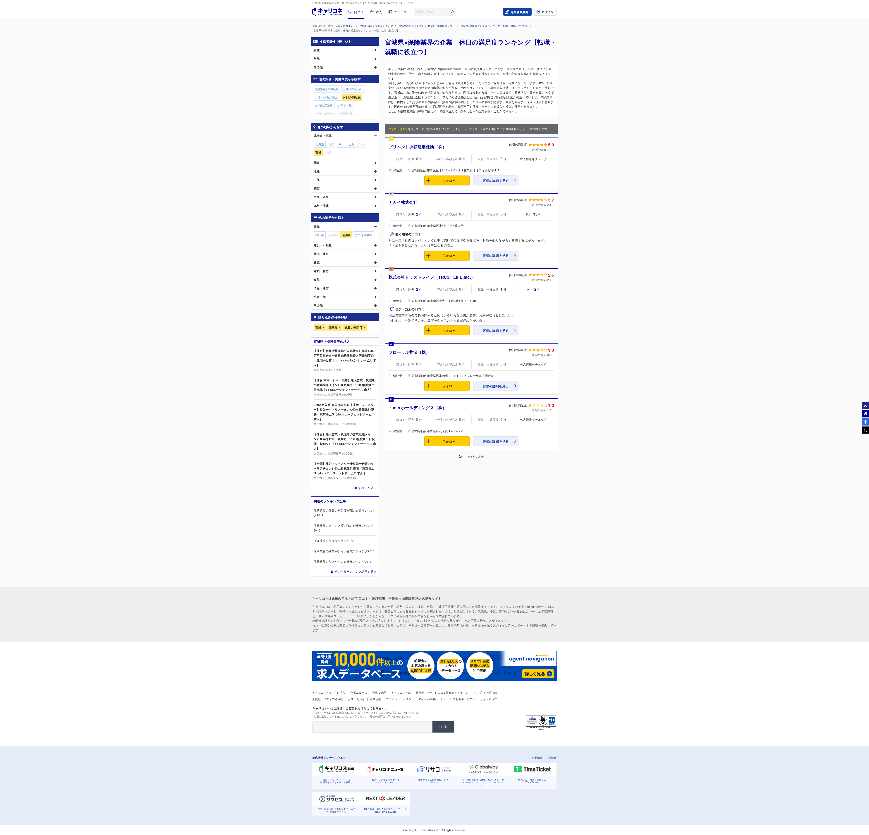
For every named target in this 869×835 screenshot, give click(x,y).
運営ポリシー (424, 692)
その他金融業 (363, 235)
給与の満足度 (324, 105)
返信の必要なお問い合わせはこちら (390, 716)
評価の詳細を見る (496, 180)
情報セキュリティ (464, 699)
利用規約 (492, 692)
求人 (379, 11)
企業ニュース (358, 692)
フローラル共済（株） (409, 352)
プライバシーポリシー (400, 699)
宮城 (318, 327)
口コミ (359, 11)
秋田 (341, 144)
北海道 (319, 144)
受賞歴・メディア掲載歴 (327, 699)
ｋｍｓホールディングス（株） (417, 407)
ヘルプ (477, 692)
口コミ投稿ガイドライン (453, 692)
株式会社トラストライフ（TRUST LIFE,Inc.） (432, 277)
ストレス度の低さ (327, 97)
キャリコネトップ (323, 692)
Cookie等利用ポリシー (433, 699)
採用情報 (551, 757)
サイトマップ (488, 699)
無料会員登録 (520, 12)
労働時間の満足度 (327, 89)
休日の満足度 (354, 327)
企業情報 (375, 699)
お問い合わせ (356, 699)
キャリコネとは (401, 692)
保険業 (333, 327)
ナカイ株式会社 (403, 202)
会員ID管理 (379, 692)
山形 (352, 144)
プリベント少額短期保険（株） (417, 147)
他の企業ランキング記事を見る (355, 571)
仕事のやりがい (353, 89)
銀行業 (319, 235)
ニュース (400, 11)
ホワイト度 (344, 105)
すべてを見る (367, 488)
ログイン (548, 12)
